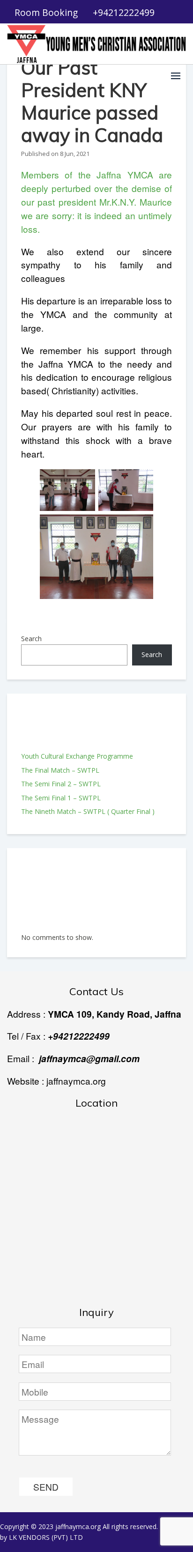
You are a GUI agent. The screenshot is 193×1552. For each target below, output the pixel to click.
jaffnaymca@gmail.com (89, 1058)
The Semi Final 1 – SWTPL (61, 797)
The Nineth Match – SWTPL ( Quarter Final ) (88, 811)
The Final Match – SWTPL (60, 770)
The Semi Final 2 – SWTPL (61, 783)
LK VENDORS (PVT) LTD (46, 1537)
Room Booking (46, 12)
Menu (175, 76)
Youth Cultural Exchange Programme (77, 756)
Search (31, 638)
